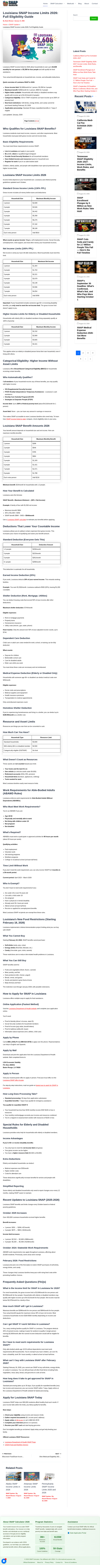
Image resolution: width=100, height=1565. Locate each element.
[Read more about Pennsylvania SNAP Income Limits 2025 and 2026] (49, 1476)
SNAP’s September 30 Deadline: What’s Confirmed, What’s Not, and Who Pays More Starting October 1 (85, 89)
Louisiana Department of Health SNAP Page (20, 1442)
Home (45, 4)
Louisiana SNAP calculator (16, 519)
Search (75, 15)
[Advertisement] (86, 34)
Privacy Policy (49, 1562)
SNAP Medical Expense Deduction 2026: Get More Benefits (85, 333)
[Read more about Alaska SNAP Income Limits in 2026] (13, 1476)
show (36, 121)
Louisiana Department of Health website (23, 1008)
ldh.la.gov (19, 1420)
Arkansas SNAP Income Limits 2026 (31, 1487)
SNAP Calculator (56, 4)
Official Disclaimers (29, 1562)
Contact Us (59, 1562)
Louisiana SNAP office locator (13, 1080)
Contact (95, 4)
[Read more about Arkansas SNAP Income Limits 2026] (31, 1476)
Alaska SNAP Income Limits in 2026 (13, 1487)
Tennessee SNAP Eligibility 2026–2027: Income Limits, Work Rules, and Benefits (85, 64)
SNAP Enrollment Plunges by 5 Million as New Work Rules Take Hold (84, 72)
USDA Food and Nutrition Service (16, 1445)
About (86, 4)
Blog (80, 4)
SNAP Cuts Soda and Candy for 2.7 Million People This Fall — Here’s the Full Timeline (84, 80)
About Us (40, 1562)
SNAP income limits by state (16, 419)
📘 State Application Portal (77, 1533)
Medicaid (70, 4)
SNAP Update (10, 1493)
